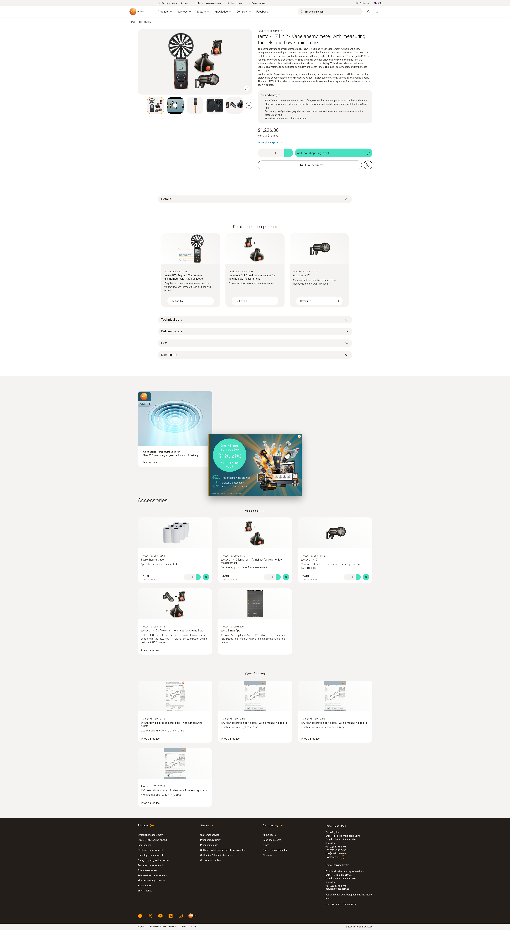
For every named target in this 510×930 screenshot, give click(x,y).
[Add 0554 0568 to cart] (206, 577)
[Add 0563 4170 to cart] (286, 577)
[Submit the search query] (301, 11)
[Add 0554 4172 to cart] (366, 577)
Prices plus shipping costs (272, 142)
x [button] (299, 436)
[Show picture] (155, 105)
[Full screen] (246, 88)
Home (132, 22)
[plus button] (288, 153)
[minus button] (262, 153)
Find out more (150, 462)
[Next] (249, 105)
